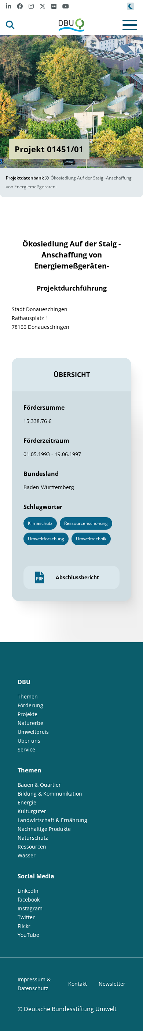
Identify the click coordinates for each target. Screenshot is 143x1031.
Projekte (27, 714)
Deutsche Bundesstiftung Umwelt (70, 1009)
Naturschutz (33, 837)
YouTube (28, 934)
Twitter (26, 917)
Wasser (27, 855)
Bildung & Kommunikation (50, 793)
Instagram (30, 908)
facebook (29, 899)
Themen (28, 696)
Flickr (24, 925)
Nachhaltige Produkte (44, 828)
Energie (27, 802)
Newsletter (112, 983)
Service (26, 749)
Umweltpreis (33, 731)
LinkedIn (28, 890)
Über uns (29, 740)
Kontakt (77, 983)
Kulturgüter (32, 811)
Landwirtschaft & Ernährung (52, 820)
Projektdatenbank (25, 178)
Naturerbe (30, 722)
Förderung (30, 705)
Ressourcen (32, 846)
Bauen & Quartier (39, 784)
